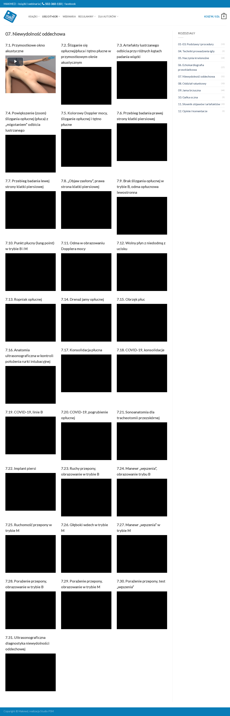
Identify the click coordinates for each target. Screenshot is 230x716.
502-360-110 (53, 3)
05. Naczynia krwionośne (193, 58)
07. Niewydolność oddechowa (196, 76)
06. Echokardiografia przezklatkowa (191, 67)
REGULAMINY (85, 16)
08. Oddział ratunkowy (192, 83)
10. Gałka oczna (188, 97)
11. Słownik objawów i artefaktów (199, 104)
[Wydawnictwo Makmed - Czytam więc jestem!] (13, 16)
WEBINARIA (69, 16)
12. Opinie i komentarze (192, 111)
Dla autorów (107, 16)
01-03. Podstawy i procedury (196, 44)
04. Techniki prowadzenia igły (196, 51)
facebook (70, 3)
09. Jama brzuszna (189, 90)
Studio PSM (47, 711)
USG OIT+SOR (50, 16)
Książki (33, 16)
